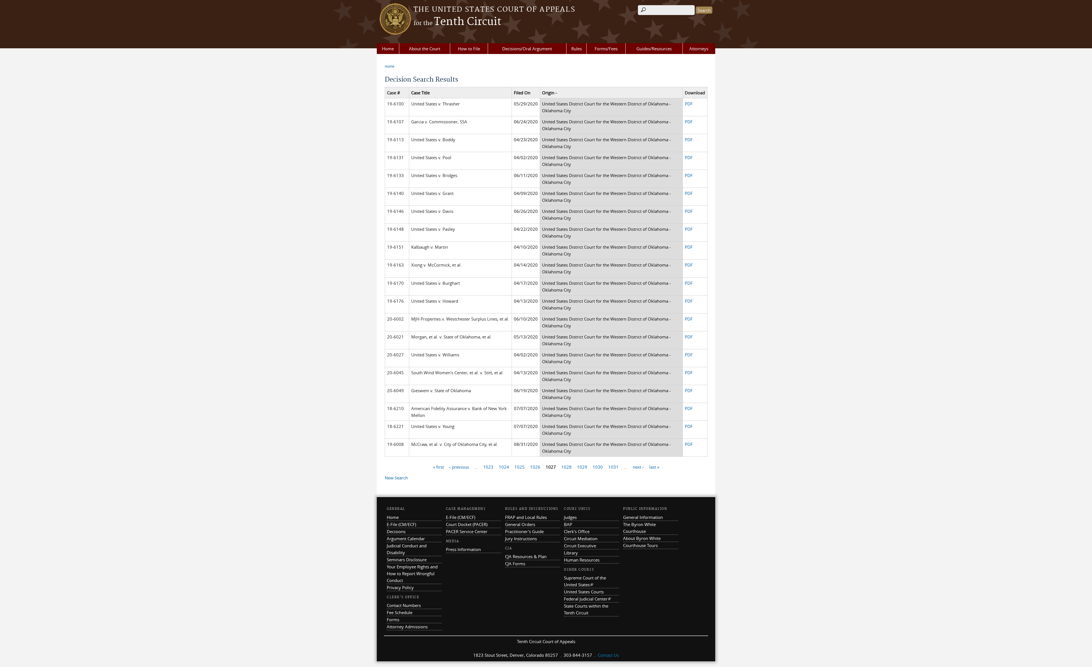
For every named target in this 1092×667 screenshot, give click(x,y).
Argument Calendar (406, 538)
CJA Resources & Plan (526, 556)
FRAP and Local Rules (526, 517)
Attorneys (698, 48)
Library (571, 553)
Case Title (420, 92)
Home (388, 48)
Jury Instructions (521, 538)
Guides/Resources (654, 48)
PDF (689, 104)
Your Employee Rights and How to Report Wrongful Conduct (412, 573)
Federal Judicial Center (587, 599)
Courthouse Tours (640, 545)
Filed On (522, 92)
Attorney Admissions (407, 626)
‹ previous (459, 466)
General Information (643, 517)
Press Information (463, 549)
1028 (566, 466)
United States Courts (584, 592)
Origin (548, 92)
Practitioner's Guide (524, 531)
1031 (613, 466)
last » (654, 466)
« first (438, 466)
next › (638, 466)
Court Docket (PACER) (466, 524)
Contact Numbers (404, 605)
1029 (582, 466)
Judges (570, 517)
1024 (504, 466)
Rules (576, 48)
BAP (568, 524)
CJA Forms (515, 563)
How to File (469, 48)
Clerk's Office (577, 531)
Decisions (396, 531)
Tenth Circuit (457, 21)
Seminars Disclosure (407, 559)
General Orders (520, 524)
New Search (396, 478)
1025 (519, 466)
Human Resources (581, 560)
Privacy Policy (400, 587)
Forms (393, 619)
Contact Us (608, 655)
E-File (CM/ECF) (401, 524)
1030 (598, 466)
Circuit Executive (580, 545)
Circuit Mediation (580, 538)
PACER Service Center (466, 531)
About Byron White (642, 538)
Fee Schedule (399, 612)
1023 (488, 466)
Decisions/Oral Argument (527, 48)
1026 (535, 466)
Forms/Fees (606, 48)
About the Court (424, 48)
